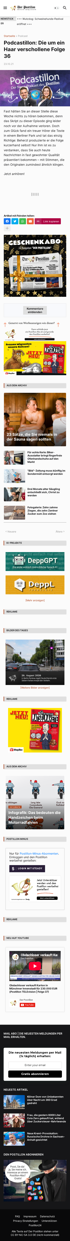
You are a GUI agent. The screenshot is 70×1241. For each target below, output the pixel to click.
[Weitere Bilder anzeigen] (35, 687)
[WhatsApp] (22, 221)
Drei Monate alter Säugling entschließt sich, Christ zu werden (43, 492)
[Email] (30, 221)
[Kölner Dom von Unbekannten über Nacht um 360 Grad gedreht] (14, 1102)
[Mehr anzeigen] (7, 228)
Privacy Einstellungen (25, 1220)
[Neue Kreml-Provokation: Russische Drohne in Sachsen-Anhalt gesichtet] (14, 1139)
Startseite (9, 36)
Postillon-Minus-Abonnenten (39, 853)
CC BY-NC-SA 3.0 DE (23, 1234)
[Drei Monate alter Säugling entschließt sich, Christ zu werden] (14, 494)
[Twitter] (14, 221)
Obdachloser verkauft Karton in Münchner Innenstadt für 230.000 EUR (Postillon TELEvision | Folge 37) (33, 988)
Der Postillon (35, 1231)
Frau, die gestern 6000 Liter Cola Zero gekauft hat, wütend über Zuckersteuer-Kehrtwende (46, 1118)
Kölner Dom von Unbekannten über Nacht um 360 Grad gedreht (45, 1100)
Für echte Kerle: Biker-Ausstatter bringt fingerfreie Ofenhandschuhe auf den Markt (44, 457)
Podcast (23, 36)
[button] (5, 8)
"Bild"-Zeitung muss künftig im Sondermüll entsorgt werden (46, 472)
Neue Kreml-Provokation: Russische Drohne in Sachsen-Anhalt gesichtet (46, 1136)
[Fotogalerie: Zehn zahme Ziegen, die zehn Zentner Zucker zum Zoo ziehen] (14, 513)
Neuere (12, 531)
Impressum (30, 1216)
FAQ (17, 1216)
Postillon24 (35, 1225)
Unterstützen (49, 1220)
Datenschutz (47, 1216)
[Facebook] (7, 221)
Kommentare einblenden (35, 310)
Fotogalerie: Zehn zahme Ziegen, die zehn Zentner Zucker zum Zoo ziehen (42, 510)
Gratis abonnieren (35, 1074)
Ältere (59, 531)
